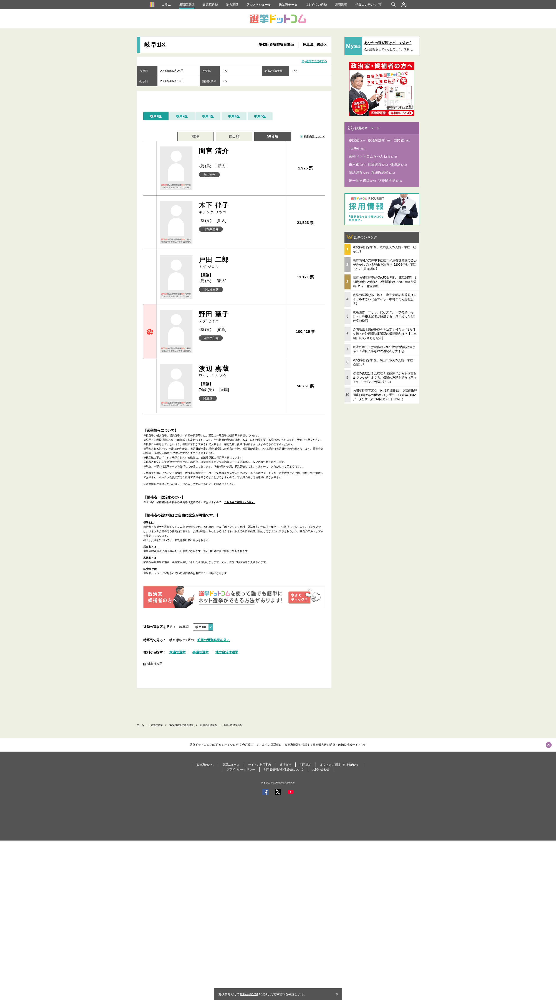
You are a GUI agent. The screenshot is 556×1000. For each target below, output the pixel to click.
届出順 (234, 136)
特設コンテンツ (366, 4)
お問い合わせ (320, 769)
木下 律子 (214, 208)
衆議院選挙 (186, 4)
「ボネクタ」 (260, 473)
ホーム (140, 725)
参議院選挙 (210, 4)
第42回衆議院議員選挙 (276, 44)
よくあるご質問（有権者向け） (340, 764)
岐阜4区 (234, 116)
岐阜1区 (156, 116)
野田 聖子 (214, 316)
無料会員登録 (249, 994)
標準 (195, 136)
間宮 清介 (214, 153)
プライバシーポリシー (241, 769)
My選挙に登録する (314, 61)
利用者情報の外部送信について (283, 769)
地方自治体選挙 (226, 652)
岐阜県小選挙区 (315, 44)
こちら (204, 484)
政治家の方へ (205, 764)
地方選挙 (232, 4)
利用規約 (305, 764)
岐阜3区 (208, 116)
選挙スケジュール (259, 4)
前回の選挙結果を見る (213, 640)
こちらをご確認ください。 (239, 502)
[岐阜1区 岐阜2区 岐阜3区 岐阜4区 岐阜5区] (203, 627)
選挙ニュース (230, 764)
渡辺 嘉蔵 (214, 371)
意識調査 (341, 4)
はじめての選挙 (316, 4)
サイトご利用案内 (259, 764)
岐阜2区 (182, 116)
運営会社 (285, 764)
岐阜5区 (260, 116)
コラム (166, 4)
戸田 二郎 (214, 262)
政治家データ (288, 4)
